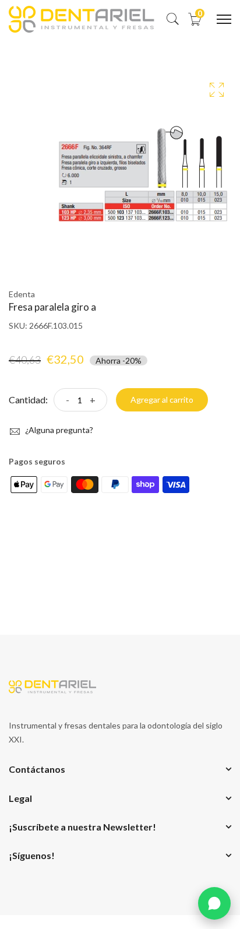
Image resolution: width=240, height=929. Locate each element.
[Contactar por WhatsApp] (214, 903)
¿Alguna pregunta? (58, 430)
